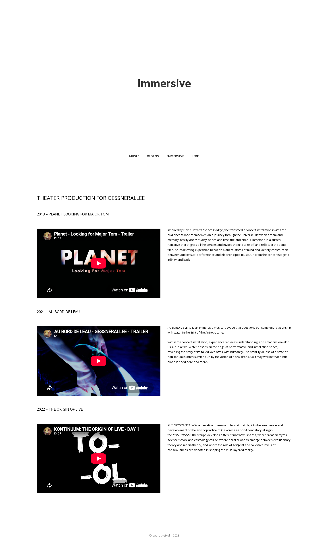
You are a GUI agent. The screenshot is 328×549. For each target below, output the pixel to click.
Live (195, 156)
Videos (153, 156)
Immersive (175, 156)
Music (134, 156)
